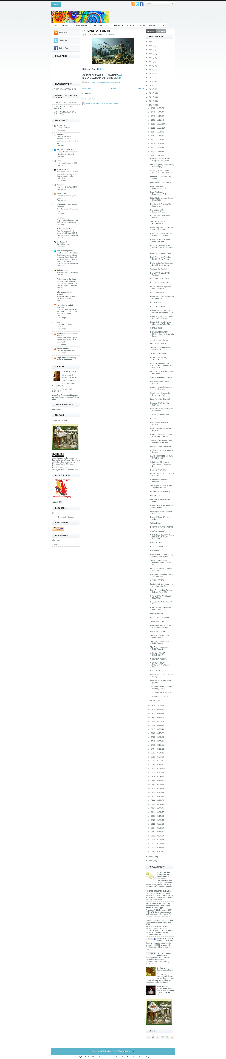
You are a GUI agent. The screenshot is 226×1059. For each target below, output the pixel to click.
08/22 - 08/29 (156, 725)
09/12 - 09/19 (156, 713)
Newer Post (86, 89)
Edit (163, 25)
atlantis (106, 82)
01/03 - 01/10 (156, 852)
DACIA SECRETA (157, 293)
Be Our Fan (63, 48)
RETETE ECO (155, 419)
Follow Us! (63, 40)
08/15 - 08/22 (156, 729)
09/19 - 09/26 (156, 710)
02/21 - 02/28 (156, 824)
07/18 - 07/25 (156, 741)
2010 (151, 105)
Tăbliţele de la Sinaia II (159, 696)
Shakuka (60, 135)
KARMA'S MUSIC (60, 420)
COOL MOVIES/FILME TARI (65, 103)
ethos (59, 161)
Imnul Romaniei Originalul (160, 399)
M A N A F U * (62, 170)
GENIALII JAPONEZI (158, 547)
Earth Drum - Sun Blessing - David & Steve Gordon (161, 258)
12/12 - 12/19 (156, 116)
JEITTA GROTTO (157, 622)
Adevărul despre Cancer (159, 340)
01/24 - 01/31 (156, 840)
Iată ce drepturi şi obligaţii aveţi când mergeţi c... (162, 166)
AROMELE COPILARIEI (159, 415)
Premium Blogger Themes (124, 1057)
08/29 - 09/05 (156, 721)
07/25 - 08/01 (156, 737)
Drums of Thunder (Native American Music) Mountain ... (161, 247)
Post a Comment (88, 99)
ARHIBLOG (61, 126)
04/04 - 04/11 (156, 800)
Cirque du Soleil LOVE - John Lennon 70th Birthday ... (161, 317)
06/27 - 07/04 (156, 753)
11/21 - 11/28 (156, 128)
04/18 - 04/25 (156, 792)
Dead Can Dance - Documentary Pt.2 (158, 187)
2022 (151, 58)
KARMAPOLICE (70, 13)
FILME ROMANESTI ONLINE (65, 89)
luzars (59, 322)
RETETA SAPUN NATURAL (160, 279)
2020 (151, 66)
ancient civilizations (98, 82)
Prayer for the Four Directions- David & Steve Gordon (161, 264)
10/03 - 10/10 (156, 155)
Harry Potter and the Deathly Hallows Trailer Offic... (161, 591)
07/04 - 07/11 (156, 749)
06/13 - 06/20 (156, 761)
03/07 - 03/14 (156, 816)
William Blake (155, 523)
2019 (151, 69)
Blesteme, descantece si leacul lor (165, 970)
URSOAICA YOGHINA (158, 659)
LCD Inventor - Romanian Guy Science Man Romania (161, 556)
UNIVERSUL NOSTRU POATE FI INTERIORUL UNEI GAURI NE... (162, 537)
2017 (151, 77)
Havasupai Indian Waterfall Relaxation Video (160, 240)
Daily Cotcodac (63, 270)
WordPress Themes (91, 1057)
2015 (151, 85)
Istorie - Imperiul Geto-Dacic (161, 446)
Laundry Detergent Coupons (142, 1057)
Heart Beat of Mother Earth (160, 253)
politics (152, 25)
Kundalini (60, 185)
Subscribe (63, 32)
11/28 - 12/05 (156, 124)
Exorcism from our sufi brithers (164, 954)
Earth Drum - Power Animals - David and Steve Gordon (161, 234)
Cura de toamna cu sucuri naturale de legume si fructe (161, 311)
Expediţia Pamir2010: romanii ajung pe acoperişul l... (161, 435)
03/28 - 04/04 (156, 804)
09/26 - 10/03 (156, 705)
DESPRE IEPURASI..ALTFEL (161, 527)
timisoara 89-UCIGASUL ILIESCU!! (159, 404)
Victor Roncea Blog (64, 229)
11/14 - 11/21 (156, 132)
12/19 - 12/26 (156, 112)
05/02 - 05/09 (156, 784)
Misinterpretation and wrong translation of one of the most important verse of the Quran (67, 283)
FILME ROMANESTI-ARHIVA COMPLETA (165, 940)
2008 (151, 861)
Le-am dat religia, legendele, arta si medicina (161, 288)
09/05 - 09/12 (156, 717)
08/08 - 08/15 (156, 733)
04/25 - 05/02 (156, 788)
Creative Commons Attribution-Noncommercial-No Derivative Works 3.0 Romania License (66, 463)
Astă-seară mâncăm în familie (67, 272)
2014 (151, 89)
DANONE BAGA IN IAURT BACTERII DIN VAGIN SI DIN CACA (161, 365)
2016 (151, 81)
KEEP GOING (155, 302)
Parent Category (101, 25)
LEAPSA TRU (155, 495)
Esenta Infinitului (63, 349)
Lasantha (111, 1057)
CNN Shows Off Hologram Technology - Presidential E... (160, 464)
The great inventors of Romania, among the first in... (160, 562)
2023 (151, 54)
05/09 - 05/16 (156, 781)
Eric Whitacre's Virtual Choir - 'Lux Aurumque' (161, 575)
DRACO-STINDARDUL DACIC (159, 891)
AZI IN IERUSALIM (157, 306)
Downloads (82, 25)
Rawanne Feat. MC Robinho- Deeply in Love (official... (161, 160)
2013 (151, 93)
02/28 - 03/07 (156, 820)
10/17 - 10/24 (156, 148)
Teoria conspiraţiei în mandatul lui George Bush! (161, 688)
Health (131, 25)
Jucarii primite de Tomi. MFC (67, 187)
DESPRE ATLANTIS (96, 30)
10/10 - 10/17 (156, 152)
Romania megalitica (65, 251)
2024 (151, 50)
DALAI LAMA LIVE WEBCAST (162, 618)
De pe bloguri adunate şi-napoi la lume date (67, 359)
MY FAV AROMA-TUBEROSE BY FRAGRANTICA (163, 874)
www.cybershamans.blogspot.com (65, 470)
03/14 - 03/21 (156, 812)
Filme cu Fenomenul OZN (66, 351)
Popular (150, 31)
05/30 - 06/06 (156, 769)
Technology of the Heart (66, 279)
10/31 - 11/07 (156, 140)
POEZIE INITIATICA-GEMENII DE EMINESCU (162, 298)
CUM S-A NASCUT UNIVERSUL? (157, 654)
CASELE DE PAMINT (158, 269)
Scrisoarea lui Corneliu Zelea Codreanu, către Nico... (161, 441)
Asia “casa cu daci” (157, 531)
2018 (151, 73)
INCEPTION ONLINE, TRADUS (158, 359)
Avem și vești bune (63, 128)
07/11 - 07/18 (156, 745)
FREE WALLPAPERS (158, 344)
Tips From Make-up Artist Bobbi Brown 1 (160, 636)
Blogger (70, 517)
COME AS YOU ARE (158, 631)
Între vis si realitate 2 (65, 150)
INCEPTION (155, 700)
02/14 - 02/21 (156, 828)
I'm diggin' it (62, 242)
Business (67, 25)
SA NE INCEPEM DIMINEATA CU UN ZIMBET (161, 457)
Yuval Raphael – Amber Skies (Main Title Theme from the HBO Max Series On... (165, 990)
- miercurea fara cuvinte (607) (67, 163)
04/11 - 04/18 (156, 796)
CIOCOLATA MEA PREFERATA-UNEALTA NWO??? (160, 665)
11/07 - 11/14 (156, 136)
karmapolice (70, 458)
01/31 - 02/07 (156, 836)
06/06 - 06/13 (156, 765)
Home (56, 5)
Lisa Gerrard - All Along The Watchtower (160, 205)
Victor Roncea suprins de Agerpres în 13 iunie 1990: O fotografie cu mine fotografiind (67, 233)
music (142, 25)
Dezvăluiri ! (61, 194)
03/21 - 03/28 (156, 808)
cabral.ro (60, 218)
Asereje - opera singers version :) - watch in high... (162, 388)
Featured (118, 25)
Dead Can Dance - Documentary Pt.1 (158, 193)
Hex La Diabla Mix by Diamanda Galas (158, 211)
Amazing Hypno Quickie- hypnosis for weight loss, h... (162, 171)
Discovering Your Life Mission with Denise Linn (161, 229)
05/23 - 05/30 (156, 773)
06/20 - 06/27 (156, 757)
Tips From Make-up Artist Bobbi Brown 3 (160, 648)
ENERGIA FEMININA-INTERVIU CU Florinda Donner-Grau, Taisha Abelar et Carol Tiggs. (160, 906)
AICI (120, 75)
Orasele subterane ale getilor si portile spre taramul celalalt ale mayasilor (67, 340)
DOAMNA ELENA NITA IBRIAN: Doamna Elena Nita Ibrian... (162, 334)
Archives (161, 31)
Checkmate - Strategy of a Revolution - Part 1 (160, 394)
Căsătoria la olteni (63, 244)
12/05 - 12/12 (156, 120)
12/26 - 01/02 (156, 108)
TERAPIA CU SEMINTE (159, 354)
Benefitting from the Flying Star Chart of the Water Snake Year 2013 (159, 922)
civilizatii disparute (114, 82)
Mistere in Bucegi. (157, 614)
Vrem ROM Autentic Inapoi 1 (161, 377)
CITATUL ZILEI (156, 328)
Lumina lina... (155, 551)
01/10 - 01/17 (156, 848)
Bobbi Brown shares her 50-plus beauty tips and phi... (161, 626)
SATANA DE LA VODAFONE (161, 692)
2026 (151, 42)
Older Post (140, 89)
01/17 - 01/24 (156, 844)
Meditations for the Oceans (160, 182)
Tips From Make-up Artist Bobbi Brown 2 (160, 642)
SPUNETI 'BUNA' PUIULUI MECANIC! (160, 597)
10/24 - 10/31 (156, 144)
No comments (110, 34)
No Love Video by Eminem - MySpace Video (161, 217)
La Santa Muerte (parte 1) (160, 492)
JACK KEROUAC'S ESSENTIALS (157, 223)
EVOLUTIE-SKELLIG (158, 671)
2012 (151, 97)
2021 (151, 62)
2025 (151, 46)
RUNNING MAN (156, 543)
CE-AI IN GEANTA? (157, 580)
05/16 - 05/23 (156, 777)
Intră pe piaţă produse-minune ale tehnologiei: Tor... (161, 585)
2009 (151, 857)
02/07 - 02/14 (156, 832)
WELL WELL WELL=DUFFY (161, 283)
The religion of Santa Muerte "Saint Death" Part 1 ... (161, 487)
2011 (151, 101)
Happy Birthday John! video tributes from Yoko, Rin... (160, 323)
